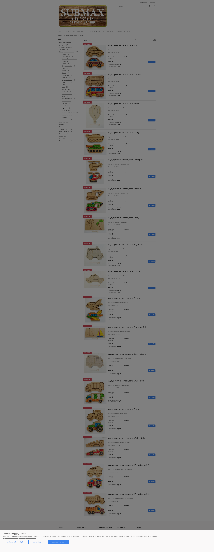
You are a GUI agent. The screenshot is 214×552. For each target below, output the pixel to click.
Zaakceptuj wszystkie (58, 542)
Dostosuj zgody (38, 542)
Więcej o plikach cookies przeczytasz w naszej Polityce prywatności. (19, 538)
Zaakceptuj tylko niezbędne (15, 542)
